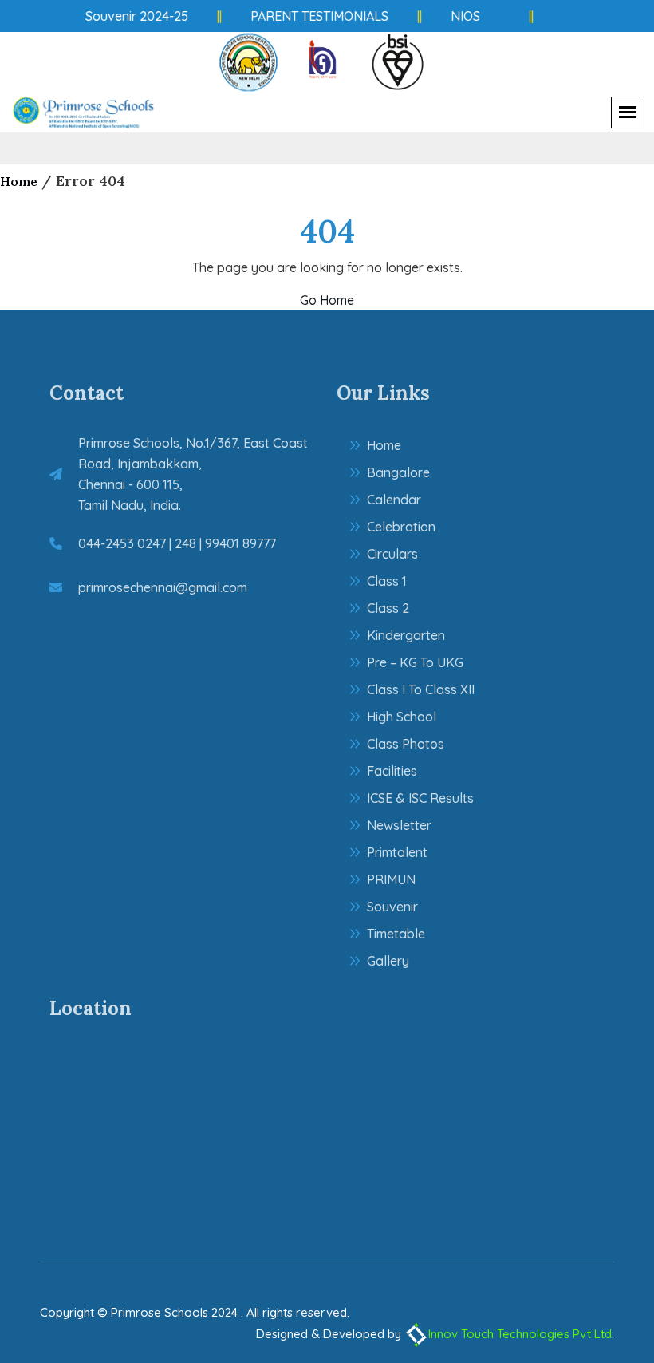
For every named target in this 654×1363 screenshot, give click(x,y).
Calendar (394, 500)
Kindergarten (406, 635)
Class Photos (405, 744)
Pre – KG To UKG (415, 662)
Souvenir (392, 907)
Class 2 (388, 608)
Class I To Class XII (421, 689)
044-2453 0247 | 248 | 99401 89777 (177, 543)
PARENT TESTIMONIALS (315, 16)
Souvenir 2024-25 (132, 16)
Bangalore (398, 472)
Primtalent (397, 852)
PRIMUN (391, 879)
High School (401, 717)
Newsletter (399, 825)
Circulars (392, 554)
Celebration (401, 527)
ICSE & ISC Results (420, 798)
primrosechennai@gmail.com (162, 587)
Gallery (388, 961)
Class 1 (387, 581)
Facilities (392, 771)
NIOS (460, 16)
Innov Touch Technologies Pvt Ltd (520, 1333)
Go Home (327, 300)
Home (18, 181)
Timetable (396, 934)
